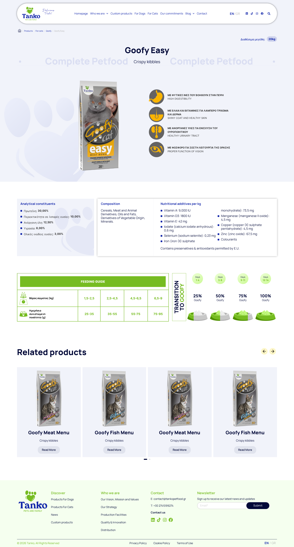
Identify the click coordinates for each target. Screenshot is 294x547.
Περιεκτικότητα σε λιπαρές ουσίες (46, 216)
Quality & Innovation (113, 522)
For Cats (153, 13)
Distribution (108, 530)
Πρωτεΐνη (30, 211)
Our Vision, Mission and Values (120, 499)
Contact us (158, 512)
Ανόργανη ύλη (33, 222)
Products (28, 30)
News (54, 515)
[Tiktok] (251, 13)
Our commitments (171, 13)
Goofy (48, 30)
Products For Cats (62, 507)
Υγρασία (29, 228)
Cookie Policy (161, 543)
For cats (39, 30)
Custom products (121, 13)
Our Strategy (109, 507)
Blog (188, 13)
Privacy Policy (138, 543)
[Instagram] (256, 13)
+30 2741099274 (163, 505)
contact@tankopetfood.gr (170, 499)
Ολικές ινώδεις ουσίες (38, 234)
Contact (202, 13)
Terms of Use (185, 543)
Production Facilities (113, 515)
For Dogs (140, 13)
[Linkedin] (246, 13)
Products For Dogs (62, 499)
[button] (145, 459)
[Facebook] (262, 13)
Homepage (81, 13)
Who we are (97, 13)
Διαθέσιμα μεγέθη (252, 39)
